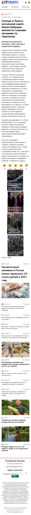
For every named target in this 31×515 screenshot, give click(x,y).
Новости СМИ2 (6, 257)
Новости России (8, 14)
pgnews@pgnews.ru (14, 466)
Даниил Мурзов (18, 17)
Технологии (7, 304)
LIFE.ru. (22, 161)
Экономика (6, 263)
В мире (5, 417)
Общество (6, 324)
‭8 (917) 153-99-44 (14, 464)
